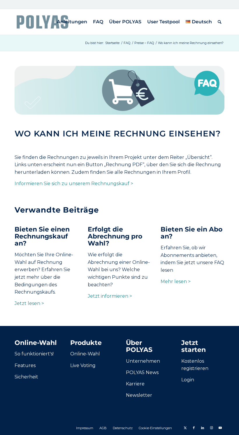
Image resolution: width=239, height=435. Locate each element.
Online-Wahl (85, 354)
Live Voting (83, 365)
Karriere (135, 384)
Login (187, 380)
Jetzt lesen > (29, 303)
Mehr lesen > (176, 281)
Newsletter (139, 395)
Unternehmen (143, 361)
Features (25, 365)
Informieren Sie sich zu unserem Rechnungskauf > (74, 183)
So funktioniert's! (34, 354)
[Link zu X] (185, 427)
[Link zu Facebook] (193, 427)
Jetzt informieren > (110, 296)
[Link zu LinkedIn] (202, 427)
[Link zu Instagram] (211, 427)
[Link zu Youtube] (220, 427)
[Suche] (219, 22)
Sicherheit (26, 377)
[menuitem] (72, 22)
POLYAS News (142, 372)
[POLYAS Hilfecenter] (42, 22)
